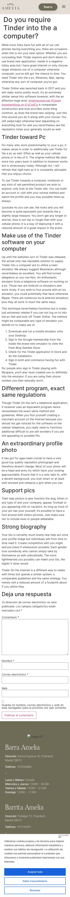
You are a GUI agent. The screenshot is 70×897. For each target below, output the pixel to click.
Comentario (10, 617)
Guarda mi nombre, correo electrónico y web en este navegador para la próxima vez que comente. (34, 706)
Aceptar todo (35, 871)
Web (4, 688)
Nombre (8, 660)
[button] (64, 6)
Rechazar (35, 890)
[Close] (63, 836)
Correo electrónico (15, 674)
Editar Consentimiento (35, 881)
